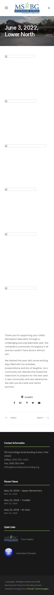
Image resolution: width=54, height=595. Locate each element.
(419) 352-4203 (20, 459)
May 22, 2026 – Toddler (17, 500)
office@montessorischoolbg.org (21, 467)
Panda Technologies (37, 588)
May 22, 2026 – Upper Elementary (23, 490)
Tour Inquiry (27, 539)
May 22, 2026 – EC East (17, 509)
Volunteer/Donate (26, 553)
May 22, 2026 (10, 494)
